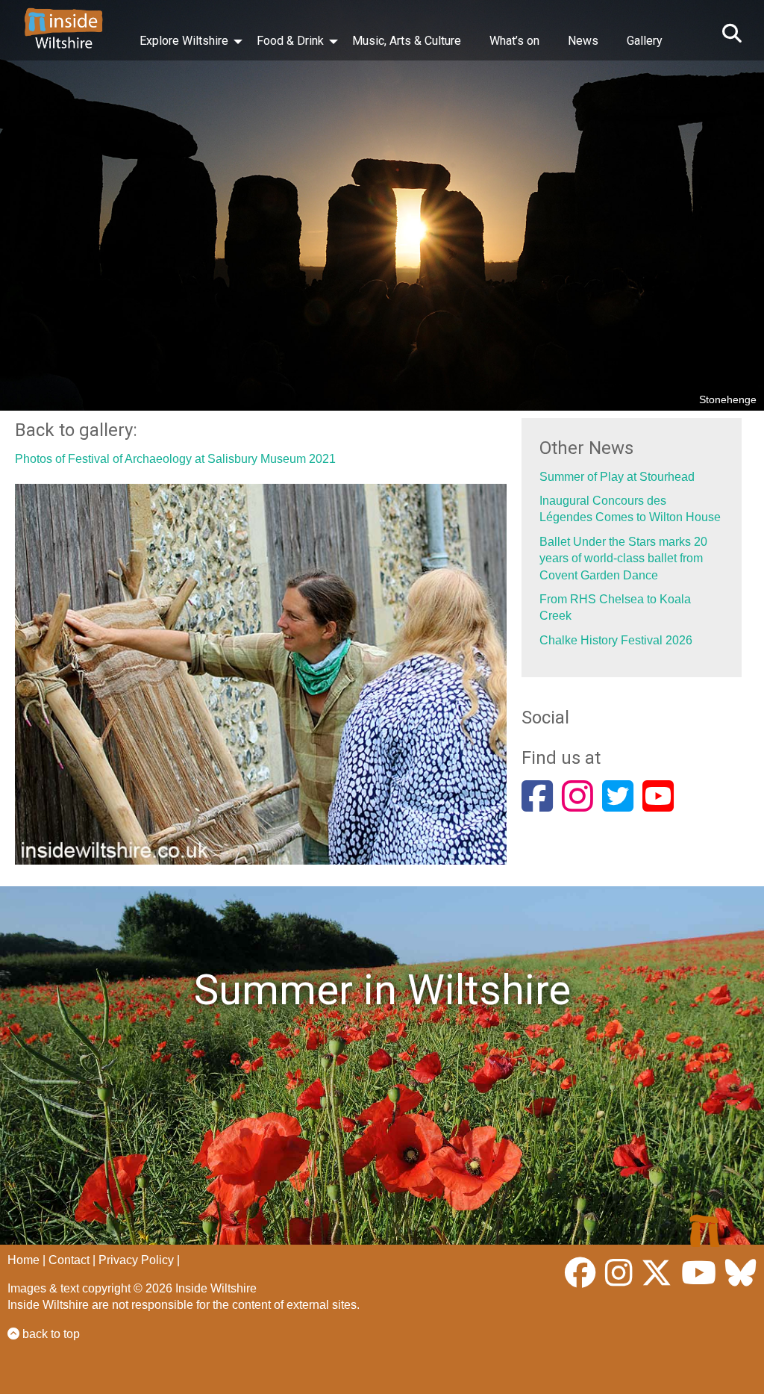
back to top (49, 1334)
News (583, 41)
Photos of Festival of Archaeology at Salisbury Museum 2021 (175, 458)
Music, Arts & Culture (406, 41)
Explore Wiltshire (184, 41)
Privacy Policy (136, 1260)
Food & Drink (290, 41)
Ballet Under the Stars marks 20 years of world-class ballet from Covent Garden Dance (623, 558)
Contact (69, 1260)
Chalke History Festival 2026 (615, 640)
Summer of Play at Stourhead (617, 476)
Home (23, 1260)
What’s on (514, 41)
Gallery (645, 41)
